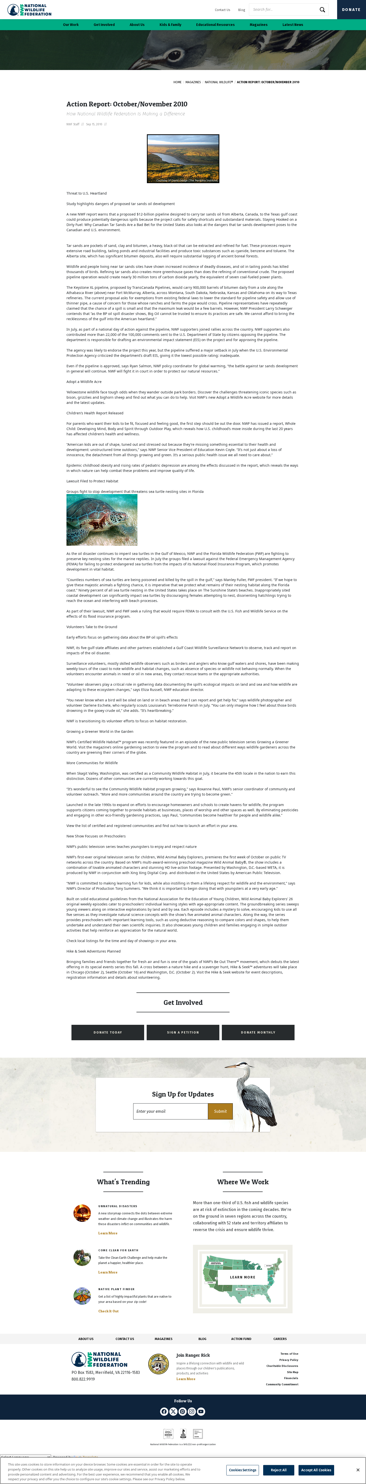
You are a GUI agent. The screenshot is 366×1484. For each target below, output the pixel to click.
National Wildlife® (219, 82)
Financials (291, 1378)
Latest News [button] (293, 25)
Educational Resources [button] (215, 25)
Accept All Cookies (316, 1470)
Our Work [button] (71, 25)
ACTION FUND (241, 1339)
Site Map (292, 1372)
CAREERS (280, 1339)
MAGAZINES (164, 1339)
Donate (351, 9)
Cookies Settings (242, 1470)
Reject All (279, 1470)
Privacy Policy (288, 1360)
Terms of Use (289, 1353)
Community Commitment (282, 1384)
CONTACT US (125, 1339)
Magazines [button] (259, 25)
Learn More (108, 1233)
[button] (220, 1111)
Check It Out (108, 1311)
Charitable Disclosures (282, 1366)
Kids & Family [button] (170, 25)
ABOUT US (86, 1339)
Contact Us (222, 10)
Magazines (193, 82)
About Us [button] (137, 25)
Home (178, 82)
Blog (241, 10)
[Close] (358, 1469)
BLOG (202, 1339)
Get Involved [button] (104, 25)
